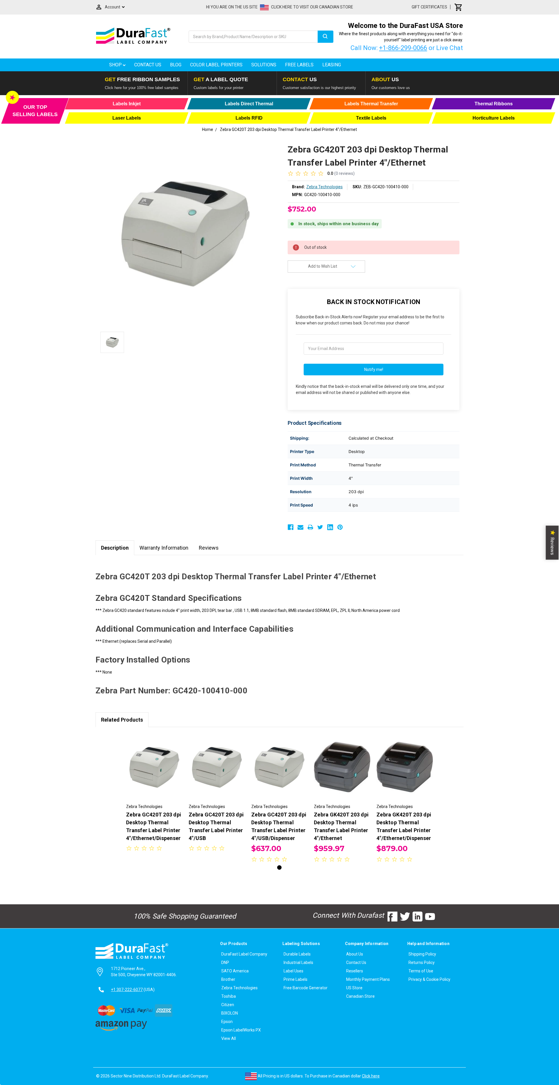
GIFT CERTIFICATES (429, 7)
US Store (354, 987)
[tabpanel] (154, 793)
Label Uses (293, 971)
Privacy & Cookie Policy (429, 979)
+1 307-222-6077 (127, 989)
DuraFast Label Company (244, 954)
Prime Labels (295, 979)
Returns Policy (421, 962)
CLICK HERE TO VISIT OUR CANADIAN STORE (312, 7)
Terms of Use (420, 971)
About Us (354, 954)
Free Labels (299, 65)
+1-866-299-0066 (403, 48)
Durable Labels (297, 954)
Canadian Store (360, 996)
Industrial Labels (298, 962)
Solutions (263, 65)
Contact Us (147, 65)
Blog (175, 65)
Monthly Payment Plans (368, 979)
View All (228, 1038)
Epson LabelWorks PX (241, 1030)
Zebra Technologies (239, 987)
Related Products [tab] (122, 720)
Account (112, 7)
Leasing (331, 65)
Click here (371, 1076)
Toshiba (228, 996)
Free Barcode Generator (306, 987)
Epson (227, 1021)
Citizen (227, 1004)
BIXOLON (229, 1013)
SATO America (235, 971)
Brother (228, 979)
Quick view (154, 767)
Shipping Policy (422, 954)
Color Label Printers (216, 65)
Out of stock (279, 772)
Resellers (354, 971)
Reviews (209, 548)
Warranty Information (163, 548)
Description (115, 548)
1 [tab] (279, 867)
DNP (225, 962)
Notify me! (373, 369)
